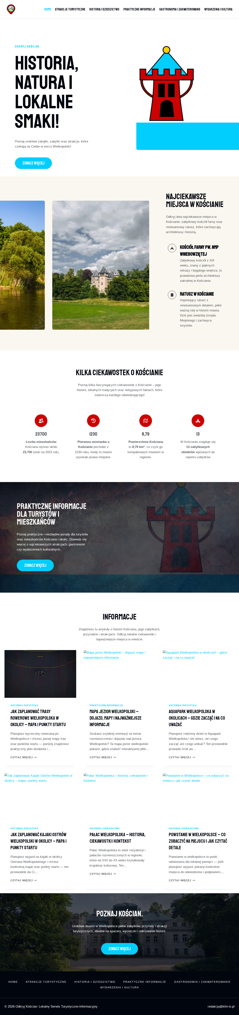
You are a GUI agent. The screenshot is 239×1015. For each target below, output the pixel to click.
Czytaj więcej (23, 757)
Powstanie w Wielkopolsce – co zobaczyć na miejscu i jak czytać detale (198, 841)
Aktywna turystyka (24, 705)
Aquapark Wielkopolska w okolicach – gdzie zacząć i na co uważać (197, 718)
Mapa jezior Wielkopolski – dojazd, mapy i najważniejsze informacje (116, 718)
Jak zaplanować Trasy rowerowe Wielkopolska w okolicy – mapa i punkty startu (38, 718)
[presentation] (40, 674)
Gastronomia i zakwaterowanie (179, 9)
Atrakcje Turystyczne (70, 9)
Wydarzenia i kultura (218, 9)
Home (47, 9)
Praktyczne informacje (139, 9)
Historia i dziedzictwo (104, 9)
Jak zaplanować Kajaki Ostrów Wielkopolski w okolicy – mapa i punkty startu (38, 841)
